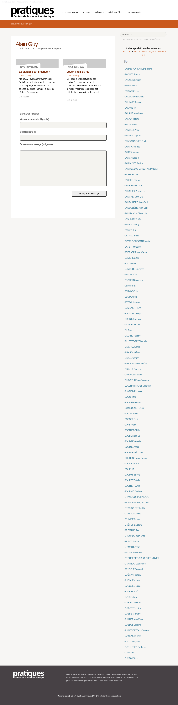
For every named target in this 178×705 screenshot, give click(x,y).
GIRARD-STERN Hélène (135, 363)
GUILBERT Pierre (132, 614)
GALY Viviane (130, 124)
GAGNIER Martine (132, 80)
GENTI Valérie (130, 274)
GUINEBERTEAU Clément (136, 630)
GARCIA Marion (131, 152)
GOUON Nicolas (131, 463)
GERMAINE (130, 286)
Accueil (13, 24)
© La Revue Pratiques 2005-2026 (88, 696)
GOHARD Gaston (132, 402)
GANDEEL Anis (131, 130)
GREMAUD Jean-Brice (134, 536)
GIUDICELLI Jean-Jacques (136, 380)
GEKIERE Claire (131, 258)
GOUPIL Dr (129, 469)
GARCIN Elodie (131, 158)
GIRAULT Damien (132, 369)
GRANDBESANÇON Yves (136, 502)
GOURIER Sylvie (132, 486)
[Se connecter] (163, 11)
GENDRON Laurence (134, 269)
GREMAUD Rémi (132, 530)
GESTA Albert (130, 297)
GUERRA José (131, 591)
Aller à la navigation (8, 2)
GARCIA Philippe (132, 147)
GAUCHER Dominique (134, 191)
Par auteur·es (129, 39)
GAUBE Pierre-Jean (133, 185)
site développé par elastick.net (110, 696)
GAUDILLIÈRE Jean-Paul (136, 202)
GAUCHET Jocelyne (133, 197)
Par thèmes (154, 39)
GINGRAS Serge (132, 347)
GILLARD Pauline (132, 336)
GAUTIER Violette (132, 219)
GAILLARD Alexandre (134, 96)
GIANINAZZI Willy (132, 313)
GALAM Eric (129, 108)
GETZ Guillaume (131, 302)
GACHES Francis (132, 74)
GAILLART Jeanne (132, 102)
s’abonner (99, 12)
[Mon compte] (159, 11)
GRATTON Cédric (132, 513)
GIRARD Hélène (131, 352)
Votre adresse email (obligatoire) (34, 119)
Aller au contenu (22, 2)
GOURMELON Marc (133, 491)
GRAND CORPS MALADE (136, 497)
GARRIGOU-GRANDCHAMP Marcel (141, 169)
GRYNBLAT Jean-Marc (134, 564)
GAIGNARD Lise (132, 91)
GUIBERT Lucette (132, 602)
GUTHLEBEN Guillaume (135, 647)
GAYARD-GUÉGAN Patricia (137, 241)
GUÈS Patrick (130, 597)
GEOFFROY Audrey (133, 280)
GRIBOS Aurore (131, 541)
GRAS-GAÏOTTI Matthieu (135, 508)
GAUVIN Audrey (131, 224)
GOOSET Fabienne (133, 419)
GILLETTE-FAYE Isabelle (135, 341)
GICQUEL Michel (132, 324)
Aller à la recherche (36, 2)
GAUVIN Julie (130, 230)
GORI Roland (130, 425)
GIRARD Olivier (131, 358)
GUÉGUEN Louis (132, 586)
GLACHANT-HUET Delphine (137, 386)
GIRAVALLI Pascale (133, 374)
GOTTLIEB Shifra (132, 430)
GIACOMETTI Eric (132, 308)
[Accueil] (33, 12)
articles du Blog (115, 12)
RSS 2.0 (73, 696)
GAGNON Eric (130, 85)
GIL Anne (128, 330)
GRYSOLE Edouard (133, 569)
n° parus (86, 12)
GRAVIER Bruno (131, 519)
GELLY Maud (130, 263)
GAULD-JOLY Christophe (135, 213)
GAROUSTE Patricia (133, 163)
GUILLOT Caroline (132, 625)
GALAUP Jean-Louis (133, 113)
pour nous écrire (134, 12)
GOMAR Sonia (131, 413)
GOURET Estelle (132, 480)
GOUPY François (132, 475)
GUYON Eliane (131, 658)
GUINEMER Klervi (132, 636)
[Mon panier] (154, 11)
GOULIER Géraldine (133, 452)
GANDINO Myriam (132, 135)
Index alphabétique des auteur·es (143, 48)
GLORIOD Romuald (133, 391)
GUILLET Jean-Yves (133, 619)
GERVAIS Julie (131, 291)
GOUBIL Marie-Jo (132, 436)
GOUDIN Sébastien (133, 441)
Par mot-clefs (142, 39)
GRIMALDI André (132, 547)
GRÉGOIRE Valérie (133, 525)
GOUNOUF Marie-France (135, 458)
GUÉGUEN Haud (132, 580)
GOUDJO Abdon (131, 447)
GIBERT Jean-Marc (133, 319)
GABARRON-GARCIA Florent (137, 69)
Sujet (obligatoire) (28, 132)
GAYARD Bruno (131, 235)
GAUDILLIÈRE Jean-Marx (136, 208)
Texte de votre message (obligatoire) (36, 144)
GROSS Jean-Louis (133, 552)
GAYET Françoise (132, 247)
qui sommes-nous (70, 12)
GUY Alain (129, 652)
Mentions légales (63, 696)
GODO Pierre (130, 397)
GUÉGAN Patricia (132, 575)
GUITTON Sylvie (131, 641)
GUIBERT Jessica (132, 608)
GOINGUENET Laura (134, 408)
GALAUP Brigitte (131, 119)
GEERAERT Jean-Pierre (135, 252)
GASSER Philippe (132, 180)
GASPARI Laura (131, 174)
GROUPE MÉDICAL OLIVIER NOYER (141, 558)
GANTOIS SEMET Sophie (136, 141)
